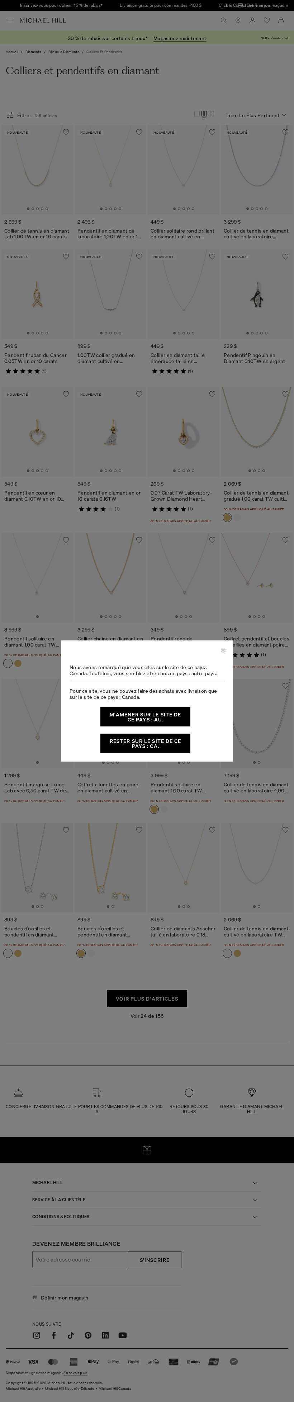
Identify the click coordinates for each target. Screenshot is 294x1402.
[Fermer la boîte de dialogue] (223, 650)
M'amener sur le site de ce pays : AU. (145, 717)
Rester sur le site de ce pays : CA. (145, 743)
